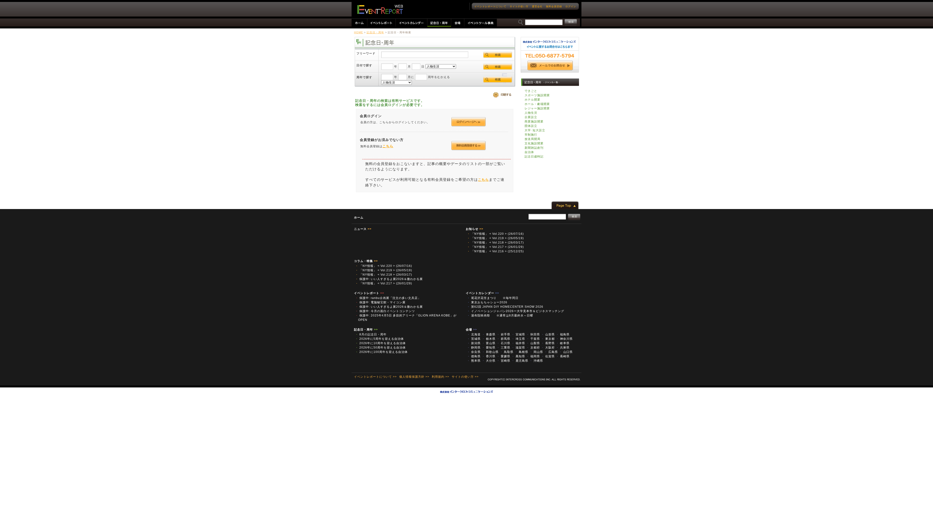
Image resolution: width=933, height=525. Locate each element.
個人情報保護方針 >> (414, 376)
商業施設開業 (534, 121)
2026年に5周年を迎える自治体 (379, 339)
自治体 (529, 152)
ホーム (358, 217)
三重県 (503, 347)
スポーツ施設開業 (537, 95)
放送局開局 (532, 139)
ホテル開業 (532, 99)
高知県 (518, 356)
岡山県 (536, 352)
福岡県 (533, 356)
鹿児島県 (519, 360)
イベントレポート (369, 293)
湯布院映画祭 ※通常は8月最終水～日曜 (501, 315)
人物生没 (531, 112)
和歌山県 (490, 352)
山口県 (566, 352)
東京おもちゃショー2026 (487, 302)
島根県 (521, 352)
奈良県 (474, 352)
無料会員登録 (554, 6)
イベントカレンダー (482, 293)
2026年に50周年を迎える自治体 (380, 347)
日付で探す (364, 65)
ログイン (570, 6)
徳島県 (474, 356)
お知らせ (474, 229)
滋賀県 (518, 347)
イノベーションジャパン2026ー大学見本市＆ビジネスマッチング (517, 311)
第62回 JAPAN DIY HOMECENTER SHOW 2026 (505, 306)
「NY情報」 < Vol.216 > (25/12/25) (495, 251)
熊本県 (474, 360)
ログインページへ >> (468, 122)
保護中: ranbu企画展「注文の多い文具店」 (388, 298)
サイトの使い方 (519, 6)
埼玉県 (518, 339)
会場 (471, 329)
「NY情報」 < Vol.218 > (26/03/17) (495, 242)
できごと (531, 91)
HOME (358, 32)
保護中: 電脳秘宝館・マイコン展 (380, 302)
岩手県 (503, 334)
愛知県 (488, 347)
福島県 (563, 334)
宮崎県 (503, 360)
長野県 (548, 343)
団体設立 (531, 126)
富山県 (488, 343)
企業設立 (531, 117)
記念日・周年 (375, 32)
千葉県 (533, 339)
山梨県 (533, 343)
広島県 (551, 352)
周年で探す (364, 77)
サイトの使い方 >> (465, 376)
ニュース (362, 229)
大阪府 (548, 347)
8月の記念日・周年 (371, 334)
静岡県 (474, 347)
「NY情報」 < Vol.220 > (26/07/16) (495, 234)
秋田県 (533, 334)
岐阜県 (563, 343)
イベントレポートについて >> (375, 376)
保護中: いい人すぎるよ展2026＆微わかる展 (389, 279)
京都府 (533, 347)
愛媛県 (503, 356)
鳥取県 (506, 352)
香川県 (488, 356)
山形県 (548, 334)
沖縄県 (536, 360)
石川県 (503, 343)
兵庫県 (563, 347)
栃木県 (488, 339)
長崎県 (563, 356)
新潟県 (474, 343)
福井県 (518, 343)
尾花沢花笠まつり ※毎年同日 (494, 298)
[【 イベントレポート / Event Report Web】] (380, 9)
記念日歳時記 (534, 156)
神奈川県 (564, 339)
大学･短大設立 (535, 130)
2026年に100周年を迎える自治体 (381, 352)
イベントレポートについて (490, 6)
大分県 (488, 360)
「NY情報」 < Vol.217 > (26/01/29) (495, 247)
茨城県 (474, 339)
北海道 (474, 334)
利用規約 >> (440, 376)
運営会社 (537, 6)
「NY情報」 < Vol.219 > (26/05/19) (495, 238)
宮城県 (518, 334)
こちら (387, 146)
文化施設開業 (534, 143)
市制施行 (531, 134)
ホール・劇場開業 (537, 104)
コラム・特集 (366, 261)
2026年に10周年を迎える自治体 (380, 343)
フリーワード (365, 53)
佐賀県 (548, 356)
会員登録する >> (468, 145)
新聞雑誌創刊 (534, 147)
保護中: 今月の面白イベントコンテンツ (385, 311)
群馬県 (503, 339)
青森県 (488, 334)
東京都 (548, 339)
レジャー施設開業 (537, 108)
